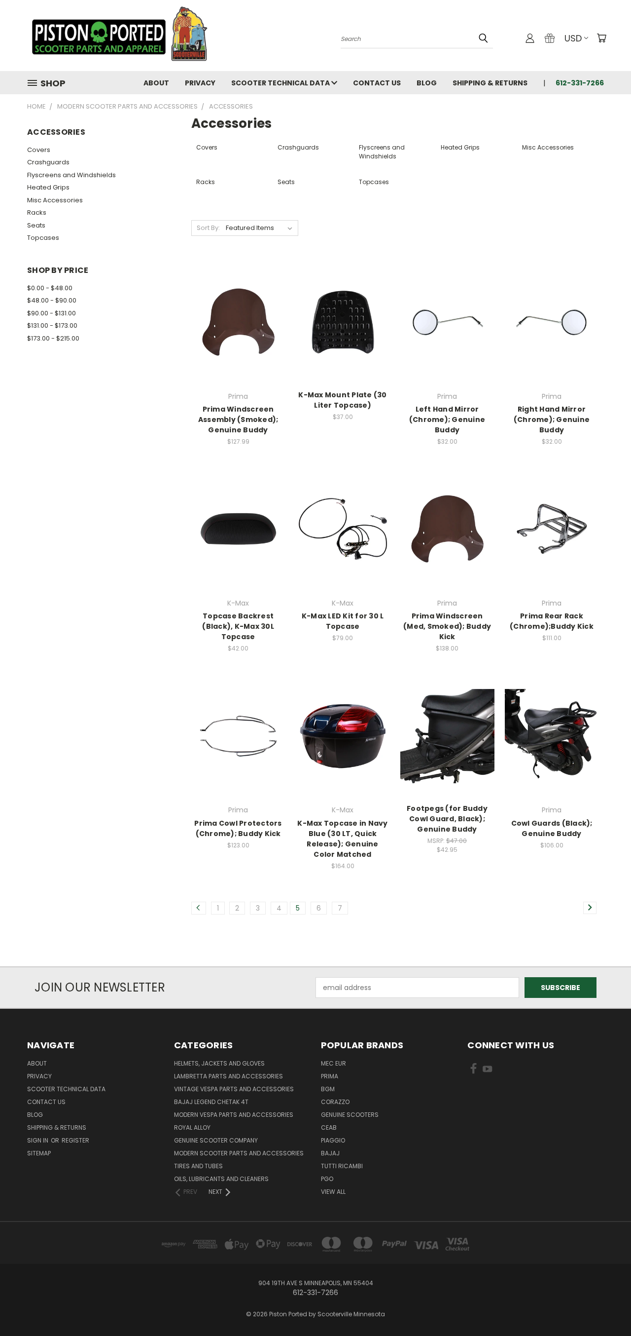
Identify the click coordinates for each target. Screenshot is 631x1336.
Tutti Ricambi (342, 1166)
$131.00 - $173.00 (52, 325)
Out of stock (238, 339)
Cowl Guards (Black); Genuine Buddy (552, 828)
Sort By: (208, 227)
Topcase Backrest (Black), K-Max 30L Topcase (238, 626)
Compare (234, 321)
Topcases (43, 237)
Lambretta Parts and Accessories (228, 1076)
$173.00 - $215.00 (53, 338)
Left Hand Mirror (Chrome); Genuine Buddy (447, 419)
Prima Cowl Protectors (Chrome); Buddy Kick (237, 828)
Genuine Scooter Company (216, 1140)
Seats (36, 225)
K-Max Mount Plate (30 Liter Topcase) (342, 400)
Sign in (38, 1140)
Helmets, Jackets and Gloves (219, 1063)
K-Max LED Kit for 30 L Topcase (343, 621)
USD (573, 38)
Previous (605, 1305)
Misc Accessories (55, 200)
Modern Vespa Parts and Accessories (233, 1114)
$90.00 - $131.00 (51, 313)
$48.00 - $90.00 (51, 300)
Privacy (200, 83)
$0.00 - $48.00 (49, 288)
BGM (328, 1089)
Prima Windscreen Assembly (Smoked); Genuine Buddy (238, 419)
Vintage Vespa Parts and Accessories (234, 1089)
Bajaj (330, 1153)
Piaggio (333, 1140)
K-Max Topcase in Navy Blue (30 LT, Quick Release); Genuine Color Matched (342, 838)
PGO (327, 1179)
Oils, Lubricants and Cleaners (221, 1179)
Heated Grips (48, 187)
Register (75, 1140)
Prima (329, 1076)
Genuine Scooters (350, 1114)
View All (333, 1191)
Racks (36, 212)
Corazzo (335, 1102)
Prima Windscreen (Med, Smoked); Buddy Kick (447, 626)
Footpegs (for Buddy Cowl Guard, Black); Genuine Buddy (447, 818)
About (156, 83)
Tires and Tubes (198, 1166)
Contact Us (377, 83)
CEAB (329, 1127)
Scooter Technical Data (281, 83)
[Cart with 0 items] (601, 38)
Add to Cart (343, 339)
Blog (427, 83)
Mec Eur (333, 1063)
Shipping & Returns (490, 83)
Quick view (238, 302)
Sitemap (39, 1153)
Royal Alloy (192, 1127)
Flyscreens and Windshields (71, 175)
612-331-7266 (580, 83)
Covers (38, 149)
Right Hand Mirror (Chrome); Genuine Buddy (552, 419)
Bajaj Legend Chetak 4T (211, 1102)
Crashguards (48, 162)
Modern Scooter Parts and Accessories (239, 1153)
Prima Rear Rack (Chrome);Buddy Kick (552, 621)
